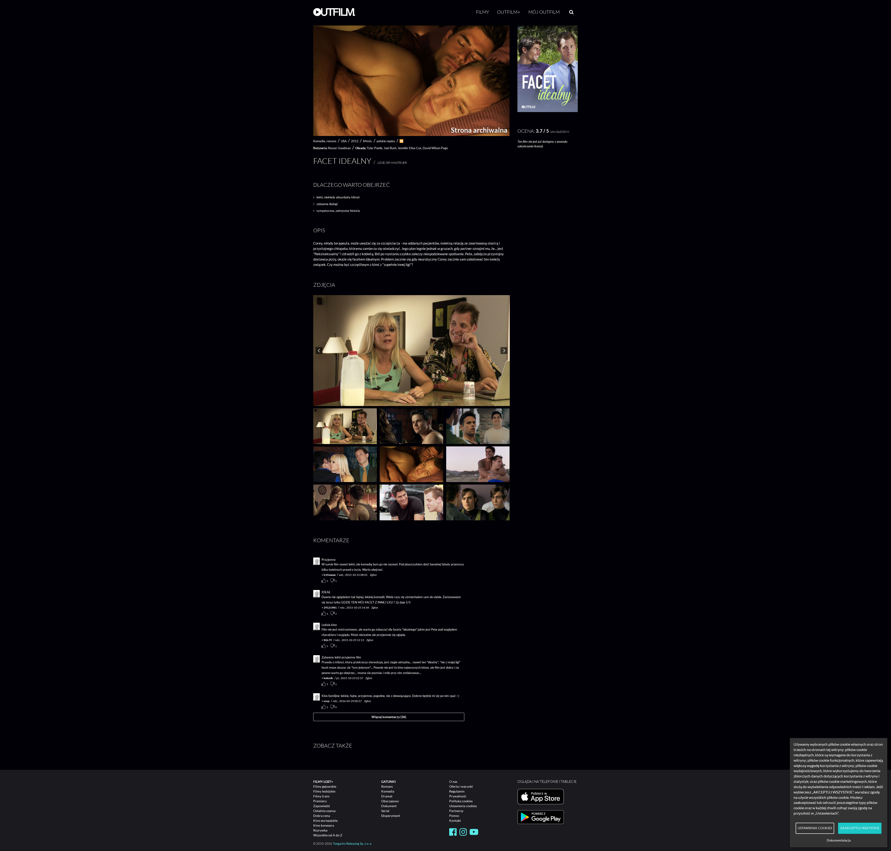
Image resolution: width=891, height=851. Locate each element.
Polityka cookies (461, 801)
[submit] (571, 12)
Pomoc (454, 816)
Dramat (386, 796)
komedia (319, 141)
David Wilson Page (435, 148)
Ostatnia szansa (324, 811)
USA (344, 141)
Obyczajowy (390, 801)
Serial (385, 811)
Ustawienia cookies (463, 806)
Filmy (482, 12)
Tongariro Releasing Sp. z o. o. (352, 843)
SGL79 (328, 640)
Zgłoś (373, 575)
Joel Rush (390, 148)
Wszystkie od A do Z (327, 835)
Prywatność (457, 796)
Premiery (320, 801)
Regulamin (457, 791)
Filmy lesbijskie (324, 791)
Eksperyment (390, 816)
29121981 (330, 607)
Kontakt (455, 820)
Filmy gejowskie (324, 786)
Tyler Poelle (374, 148)
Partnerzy (456, 811)
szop (326, 701)
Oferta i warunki (461, 786)
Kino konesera (323, 825)
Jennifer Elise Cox (409, 148)
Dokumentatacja (839, 840)
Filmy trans (321, 796)
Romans (387, 786)
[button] (547, 111)
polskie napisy (386, 141)
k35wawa (330, 575)
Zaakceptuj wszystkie (859, 828)
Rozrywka (320, 830)
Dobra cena (321, 816)
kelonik (328, 678)
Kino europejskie (325, 820)
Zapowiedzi (321, 806)
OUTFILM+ (508, 12)
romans (331, 141)
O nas (453, 781)
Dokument (389, 806)
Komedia (387, 791)
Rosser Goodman (339, 148)
